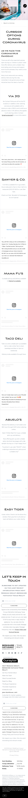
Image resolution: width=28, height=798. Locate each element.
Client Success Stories (9, 678)
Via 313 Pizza (13, 167)
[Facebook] (3, 653)
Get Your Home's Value (9, 673)
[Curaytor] (10, 662)
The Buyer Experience (9, 684)
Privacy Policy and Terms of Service (13, 734)
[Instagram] (18, 653)
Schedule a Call (7, 689)
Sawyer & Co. (13, 261)
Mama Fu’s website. (15, 281)
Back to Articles (9, 23)
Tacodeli (12, 407)
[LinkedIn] (9, 653)
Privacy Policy (14, 755)
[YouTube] (15, 653)
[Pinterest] (12, 653)
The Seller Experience (9, 687)
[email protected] (7, 115)
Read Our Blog (7, 681)
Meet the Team (7, 675)
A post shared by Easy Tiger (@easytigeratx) (12, 564)
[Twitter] (6, 653)
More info (12, 791)
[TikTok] (21, 653)
